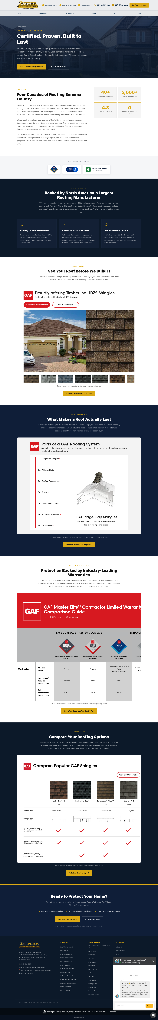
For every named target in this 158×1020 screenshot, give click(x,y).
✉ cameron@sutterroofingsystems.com (32, 967)
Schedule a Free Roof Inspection (79, 545)
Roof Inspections (66, 961)
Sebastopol (92, 955)
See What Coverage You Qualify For (79, 711)
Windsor (91, 958)
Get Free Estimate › (139, 5)
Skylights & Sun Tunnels (68, 983)
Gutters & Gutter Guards (68, 976)
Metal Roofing (65, 972)
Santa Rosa (92, 951)
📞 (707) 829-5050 (25, 964)
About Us (119, 947)
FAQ (117, 954)
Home (19, 13)
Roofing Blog (120, 950)
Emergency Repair (66, 954)
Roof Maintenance (66, 958)
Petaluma (91, 965)
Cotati (90, 973)
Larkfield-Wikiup (93, 994)
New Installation (65, 965)
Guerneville (92, 987)
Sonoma (91, 976)
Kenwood (91, 991)
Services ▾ (43, 13)
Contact (138, 13)
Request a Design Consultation (79, 393)
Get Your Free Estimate (67, 919)
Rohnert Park (92, 969)
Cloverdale (92, 980)
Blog (115, 13)
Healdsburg (92, 962)
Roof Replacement (66, 947)
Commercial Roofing (67, 968)
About (93, 13)
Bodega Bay (92, 984)
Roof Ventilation (65, 987)
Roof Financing (65, 990)
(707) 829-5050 (60, 67)
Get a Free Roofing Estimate (31, 67)
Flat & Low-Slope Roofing (68, 979)
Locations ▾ (69, 13)
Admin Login (79, 1017)
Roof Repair (64, 950)
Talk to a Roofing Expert (79, 873)
